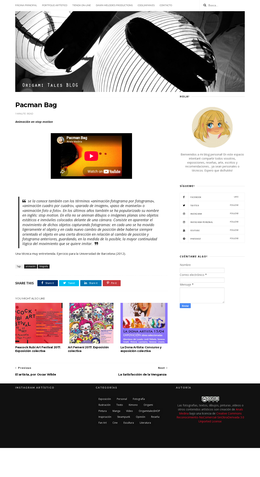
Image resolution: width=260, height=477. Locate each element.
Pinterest (214, 238)
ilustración (104, 405)
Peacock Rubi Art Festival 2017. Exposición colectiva (38, 349)
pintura (103, 411)
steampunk (123, 417)
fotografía (43, 266)
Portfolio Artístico (54, 5)
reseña (155, 417)
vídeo (129, 411)
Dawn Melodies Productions (114, 5)
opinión (140, 417)
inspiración (105, 417)
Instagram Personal (214, 222)
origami (148, 405)
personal (122, 399)
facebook (214, 197)
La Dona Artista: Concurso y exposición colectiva (140, 349)
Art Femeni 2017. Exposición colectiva (88, 349)
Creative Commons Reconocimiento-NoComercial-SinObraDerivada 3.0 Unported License (210, 417)
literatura (145, 422)
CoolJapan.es (146, 5)
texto (119, 405)
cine (115, 422)
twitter (214, 205)
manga (116, 411)
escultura (129, 422)
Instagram (214, 213)
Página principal (26, 5)
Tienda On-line (81, 5)
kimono (133, 405)
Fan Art (103, 422)
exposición (105, 399)
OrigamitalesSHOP (149, 411)
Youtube (214, 230)
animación (31, 266)
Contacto (166, 5)
